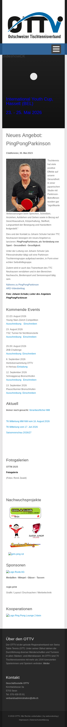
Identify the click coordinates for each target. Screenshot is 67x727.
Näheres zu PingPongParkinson (22, 284)
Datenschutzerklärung (39, 720)
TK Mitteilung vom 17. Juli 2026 (22, 427)
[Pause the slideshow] (54, 76)
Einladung (22, 366)
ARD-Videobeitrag (15, 288)
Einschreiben (30, 323)
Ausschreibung (13, 323)
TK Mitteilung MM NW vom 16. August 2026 (28, 421)
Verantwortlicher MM (39, 410)
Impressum (23, 720)
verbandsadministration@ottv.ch (22, 698)
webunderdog (52, 716)
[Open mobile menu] (56, 49)
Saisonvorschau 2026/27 (18, 432)
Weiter (46, 663)
